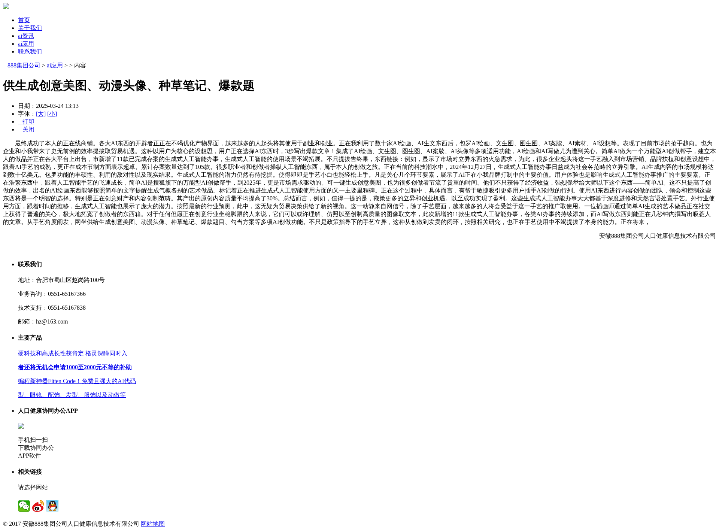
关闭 (26, 129)
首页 (24, 20)
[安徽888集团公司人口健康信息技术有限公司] (6, 7)
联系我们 (30, 51)
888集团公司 (23, 65)
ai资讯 (26, 36)
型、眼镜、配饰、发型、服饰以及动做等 (72, 395)
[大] (41, 113)
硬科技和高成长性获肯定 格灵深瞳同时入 (72, 353)
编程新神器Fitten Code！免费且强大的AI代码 (77, 381)
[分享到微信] (24, 506)
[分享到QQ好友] (52, 506)
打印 (26, 121)
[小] (52, 113)
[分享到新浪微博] (38, 506)
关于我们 (30, 28)
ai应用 (26, 43)
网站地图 (153, 524)
